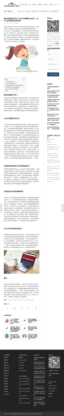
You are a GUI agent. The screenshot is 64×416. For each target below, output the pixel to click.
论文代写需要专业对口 (11, 83)
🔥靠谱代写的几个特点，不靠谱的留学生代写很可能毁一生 (53, 162)
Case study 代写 (22, 370)
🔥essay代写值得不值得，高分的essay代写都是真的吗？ (53, 174)
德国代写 (6, 375)
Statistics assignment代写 (24, 388)
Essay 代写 (21, 362)
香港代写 (6, 386)
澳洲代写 (6, 362)
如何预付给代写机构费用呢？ (13, 87)
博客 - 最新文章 (8, 11)
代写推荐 (6, 389)
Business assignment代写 (24, 378)
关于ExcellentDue (52, 385)
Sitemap (50, 396)
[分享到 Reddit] (28, 308)
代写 (14, 95)
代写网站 (14, 299)
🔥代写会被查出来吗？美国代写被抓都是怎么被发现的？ (53, 149)
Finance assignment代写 (24, 381)
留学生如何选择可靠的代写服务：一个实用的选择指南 (39, 404)
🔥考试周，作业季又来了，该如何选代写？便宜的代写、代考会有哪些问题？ (53, 155)
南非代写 (6, 381)
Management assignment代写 (24, 399)
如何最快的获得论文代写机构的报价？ (15, 85)
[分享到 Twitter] (14, 308)
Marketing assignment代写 (24, 402)
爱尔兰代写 (6, 373)
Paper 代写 (21, 368)
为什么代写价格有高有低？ (12, 89)
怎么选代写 (25, 299)
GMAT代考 (6, 394)
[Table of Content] (23, 79)
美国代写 (6, 357)
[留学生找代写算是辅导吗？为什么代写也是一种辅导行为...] (63, 208)
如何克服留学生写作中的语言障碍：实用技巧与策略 (39, 393)
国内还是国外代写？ (11, 81)
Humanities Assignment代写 (24, 392)
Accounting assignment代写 (24, 385)
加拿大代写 (6, 365)
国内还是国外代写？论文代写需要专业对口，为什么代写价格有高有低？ (21, 19)
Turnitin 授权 (51, 390)
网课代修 (21, 357)
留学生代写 (31, 299)
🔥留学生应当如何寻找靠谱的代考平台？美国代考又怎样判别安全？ (53, 179)
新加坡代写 (6, 370)
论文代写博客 (15, 23)
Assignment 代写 (22, 360)
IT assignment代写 (23, 395)
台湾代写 (6, 383)
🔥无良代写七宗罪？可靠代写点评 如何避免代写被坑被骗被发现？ (53, 168)
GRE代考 (6, 391)
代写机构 (9, 299)
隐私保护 (51, 393)
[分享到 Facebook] (7, 308)
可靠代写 (19, 299)
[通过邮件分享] (35, 308)
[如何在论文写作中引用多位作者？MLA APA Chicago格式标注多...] (1, 208)
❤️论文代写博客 (51, 139)
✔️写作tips (49, 142)
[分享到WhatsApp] (21, 308)
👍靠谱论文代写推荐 (52, 144)
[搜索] (59, 4)
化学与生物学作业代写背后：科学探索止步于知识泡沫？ (39, 382)
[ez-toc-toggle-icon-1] (22, 79)
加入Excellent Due (53, 388)
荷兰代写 (6, 378)
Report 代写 (21, 365)
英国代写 (6, 360)
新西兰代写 (6, 368)
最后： (7, 90)
